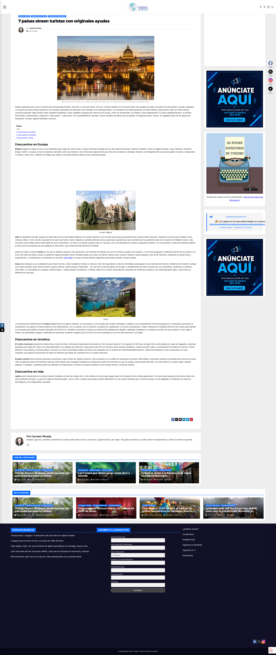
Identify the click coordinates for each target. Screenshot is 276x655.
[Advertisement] (105, 175)
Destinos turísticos (100, 505)
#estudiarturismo (261, 224)
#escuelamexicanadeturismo (240, 224)
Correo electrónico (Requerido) (121, 544)
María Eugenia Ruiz (37, 480)
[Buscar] (272, 7)
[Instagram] (268, 7)
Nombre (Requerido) (118, 537)
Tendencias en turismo (38, 16)
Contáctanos (188, 534)
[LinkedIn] (28, 444)
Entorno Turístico (101, 480)
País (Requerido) (117, 574)
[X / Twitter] (264, 7)
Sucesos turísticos (148, 505)
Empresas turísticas (33, 470)
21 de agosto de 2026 (26, 515)
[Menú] (5, 7)
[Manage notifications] (271, 650)
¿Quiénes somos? (191, 529)
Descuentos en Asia (25, 138)
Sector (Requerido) (117, 552)
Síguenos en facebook (192, 545)
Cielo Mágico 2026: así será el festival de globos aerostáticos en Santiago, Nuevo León (167, 511)
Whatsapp (114, 582)
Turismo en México (165, 470)
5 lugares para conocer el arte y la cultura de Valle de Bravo (106, 510)
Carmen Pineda (35, 28)
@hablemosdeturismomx (236, 217)
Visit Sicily (68, 258)
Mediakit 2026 (189, 540)
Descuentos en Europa (27, 132)
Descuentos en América (27, 135)
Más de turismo (107, 470)
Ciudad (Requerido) (118, 567)
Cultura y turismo (85, 505)
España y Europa (24, 16)
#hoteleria (222, 224)
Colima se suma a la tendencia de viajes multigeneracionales (166, 474)
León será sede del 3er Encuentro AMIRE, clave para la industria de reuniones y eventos (231, 511)
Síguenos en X (189, 550)
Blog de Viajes (19, 470)
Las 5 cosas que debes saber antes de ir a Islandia (104, 474)
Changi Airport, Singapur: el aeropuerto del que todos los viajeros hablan (42, 474)
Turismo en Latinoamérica (57, 16)
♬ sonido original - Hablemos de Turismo (235, 227)
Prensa (232, 515)
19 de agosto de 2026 (216, 515)
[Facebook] (261, 7)
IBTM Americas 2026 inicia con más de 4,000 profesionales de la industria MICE (46, 557)
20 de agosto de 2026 (153, 515)
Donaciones (188, 555)
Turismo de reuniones (228, 505)
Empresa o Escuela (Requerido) (122, 559)
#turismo (213, 224)
